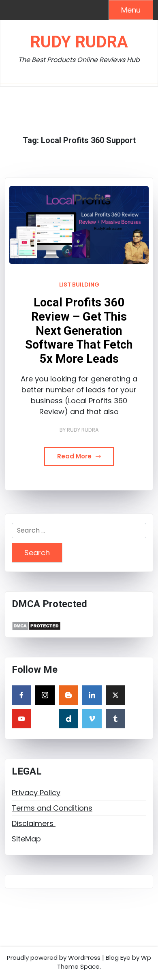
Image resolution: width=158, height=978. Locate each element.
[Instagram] (45, 695)
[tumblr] (115, 718)
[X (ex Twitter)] (115, 695)
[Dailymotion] (68, 718)
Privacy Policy (36, 793)
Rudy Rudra (79, 41)
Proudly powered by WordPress (53, 957)
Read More (75, 456)
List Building (79, 284)
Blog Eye (118, 957)
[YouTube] (21, 718)
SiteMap (26, 839)
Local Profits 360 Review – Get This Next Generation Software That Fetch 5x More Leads (79, 330)
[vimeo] (92, 718)
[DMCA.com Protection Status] (36, 625)
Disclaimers (34, 823)
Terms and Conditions (52, 808)
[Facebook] (21, 695)
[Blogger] (68, 695)
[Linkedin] (92, 695)
